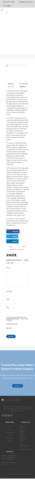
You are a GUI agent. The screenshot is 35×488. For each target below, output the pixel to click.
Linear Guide (9, 41)
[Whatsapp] (11, 415)
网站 (7, 307)
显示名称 (9, 291)
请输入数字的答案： (12, 324)
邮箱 (8, 299)
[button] (6, 12)
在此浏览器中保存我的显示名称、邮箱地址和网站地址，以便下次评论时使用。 (17, 319)
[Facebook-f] (3, 415)
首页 (2, 41)
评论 (8, 267)
